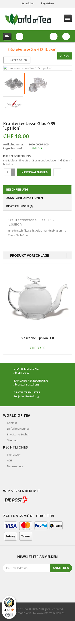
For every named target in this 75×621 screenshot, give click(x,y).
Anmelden (27, 3)
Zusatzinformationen (24, 198)
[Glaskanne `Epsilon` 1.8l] (37, 298)
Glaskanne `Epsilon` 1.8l (38, 338)
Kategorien (18, 60)
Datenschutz (15, 466)
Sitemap (12, 440)
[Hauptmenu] (68, 18)
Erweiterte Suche (18, 434)
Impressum (14, 454)
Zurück (64, 56)
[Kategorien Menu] (7, 36)
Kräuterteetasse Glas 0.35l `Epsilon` (32, 49)
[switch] (9, 615)
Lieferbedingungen (19, 428)
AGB (9, 460)
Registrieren (48, 3)
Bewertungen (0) (20, 206)
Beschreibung (17, 189)
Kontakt (12, 423)
